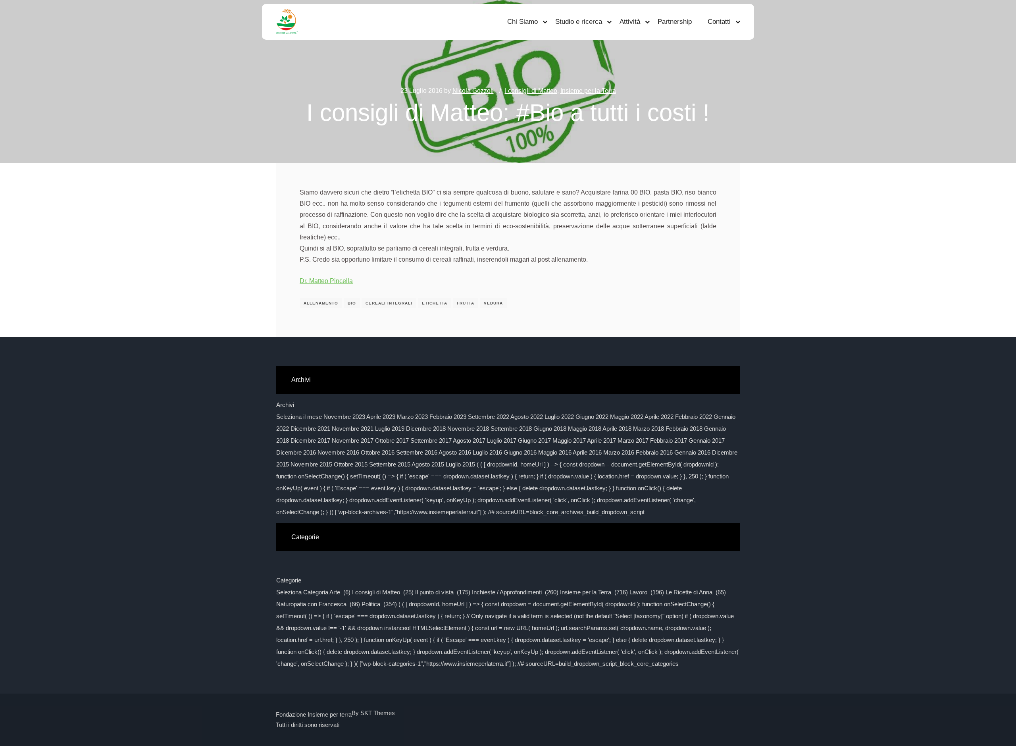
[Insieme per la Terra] (287, 22)
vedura (493, 303)
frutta (465, 303)
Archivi (285, 404)
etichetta (434, 303)
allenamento (321, 303)
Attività (630, 21)
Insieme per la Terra (588, 90)
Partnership (675, 21)
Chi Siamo (522, 21)
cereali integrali (389, 303)
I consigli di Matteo (531, 90)
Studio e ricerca (578, 21)
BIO (352, 303)
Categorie (288, 580)
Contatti (719, 21)
